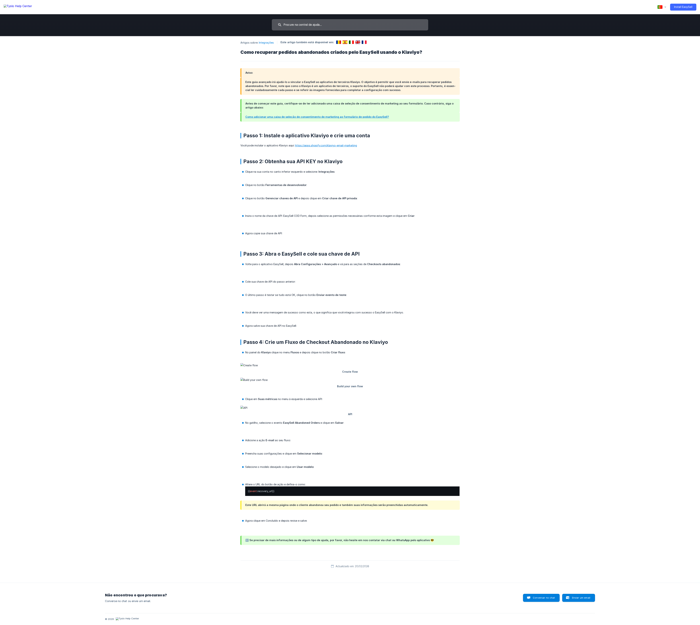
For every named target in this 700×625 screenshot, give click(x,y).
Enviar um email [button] (581, 597)
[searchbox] (350, 24)
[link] (338, 42)
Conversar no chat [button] (544, 597)
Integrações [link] (266, 42)
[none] (18, 7)
